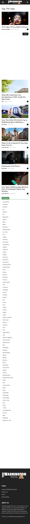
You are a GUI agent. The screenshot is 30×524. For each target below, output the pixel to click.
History (5, 310)
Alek (3, 101)
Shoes (4, 380)
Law (4, 330)
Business (5, 227)
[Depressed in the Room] (15, 157)
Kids (4, 327)
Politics (5, 372)
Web (4, 415)
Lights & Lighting (7, 337)
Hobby (4, 312)
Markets (5, 350)
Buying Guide (6, 229)
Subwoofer (6, 393)
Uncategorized (7, 410)
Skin (4, 382)
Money (4, 355)
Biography (5, 217)
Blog (4, 222)
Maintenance (6, 342)
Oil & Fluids (6, 367)
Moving (5, 360)
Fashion (5, 274)
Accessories (6, 202)
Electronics (6, 262)
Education (5, 259)
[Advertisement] (15, 58)
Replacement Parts (8, 377)
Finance (5, 279)
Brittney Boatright (6, 29)
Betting (5, 212)
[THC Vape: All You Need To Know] (15, 18)
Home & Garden (7, 317)
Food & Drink (6, 282)
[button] (3, 2)
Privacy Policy (5, 497)
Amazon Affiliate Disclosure (9, 489)
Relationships (6, 375)
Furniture (5, 287)
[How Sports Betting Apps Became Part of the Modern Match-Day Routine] (15, 178)
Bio (3, 214)
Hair (4, 305)
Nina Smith (4, 124)
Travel (4, 408)
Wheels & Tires (7, 420)
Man (4, 345)
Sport (4, 387)
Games (4, 292)
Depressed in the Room (11, 166)
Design (4, 254)
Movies (5, 357)
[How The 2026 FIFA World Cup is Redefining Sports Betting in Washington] (15, 111)
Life (4, 335)
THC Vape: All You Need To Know (15, 27)
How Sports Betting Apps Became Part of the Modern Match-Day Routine (15, 189)
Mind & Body (6, 352)
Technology (6, 398)
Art (3, 209)
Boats (4, 224)
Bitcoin (4, 219)
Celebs (4, 237)
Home (3, 6)
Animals (5, 207)
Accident (5, 204)
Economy (5, 257)
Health (4, 307)
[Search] (27, 2)
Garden (5, 297)
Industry (5, 325)
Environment (6, 267)
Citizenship (6, 244)
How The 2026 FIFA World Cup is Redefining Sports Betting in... (14, 121)
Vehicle (5, 413)
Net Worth (5, 365)
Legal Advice (6, 332)
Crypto (4, 252)
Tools (4, 405)
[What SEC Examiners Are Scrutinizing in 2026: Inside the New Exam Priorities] (15, 86)
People (4, 370)
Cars (4, 234)
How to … (5, 322)
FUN (4, 285)
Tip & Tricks (6, 400)
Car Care (5, 232)
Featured (5, 277)
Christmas (5, 242)
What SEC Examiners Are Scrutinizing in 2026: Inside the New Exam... (14, 97)
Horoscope (6, 320)
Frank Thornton (5, 147)
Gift (4, 300)
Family (4, 272)
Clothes (5, 247)
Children (5, 239)
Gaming (5, 295)
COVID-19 (5, 249)
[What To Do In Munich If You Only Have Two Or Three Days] (15, 134)
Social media (6, 385)
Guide (4, 302)
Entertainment (7, 264)
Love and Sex (6, 340)
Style (4, 390)
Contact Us (5, 492)
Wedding (5, 418)
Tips (4, 403)
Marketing (5, 347)
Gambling (5, 290)
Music (4, 362)
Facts (4, 269)
